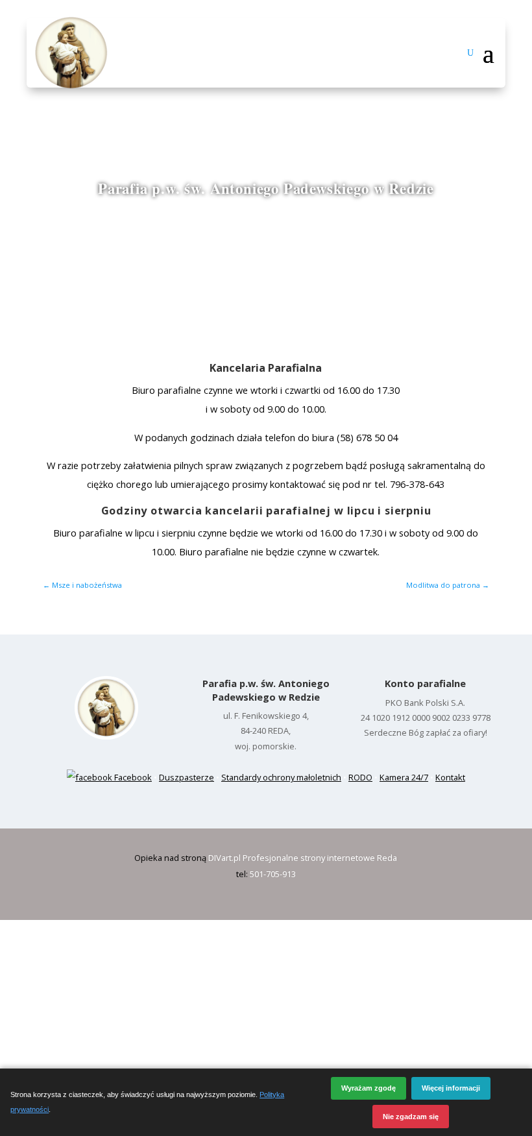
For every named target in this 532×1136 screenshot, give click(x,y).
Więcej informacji (451, 1088)
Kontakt (450, 777)
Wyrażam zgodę (368, 1088)
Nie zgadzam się (411, 1116)
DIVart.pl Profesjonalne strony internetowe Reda (302, 858)
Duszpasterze (186, 777)
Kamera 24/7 (404, 777)
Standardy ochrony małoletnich (281, 777)
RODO (360, 777)
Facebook (132, 777)
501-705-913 (273, 874)
